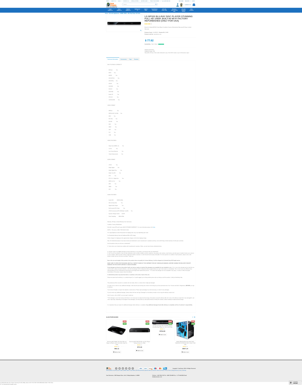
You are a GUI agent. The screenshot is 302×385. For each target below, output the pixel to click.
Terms (169, 370)
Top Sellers (132, 370)
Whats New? (126, 370)
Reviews (136, 59)
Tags (130, 59)
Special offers (148, 370)
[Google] (126, 368)
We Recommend (140, 370)
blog (173, 370)
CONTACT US (188, 4)
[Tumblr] (133, 368)
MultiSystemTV (137, 10)
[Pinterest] (129, 368)
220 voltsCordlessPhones (184, 10)
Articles (176, 370)
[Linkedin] (123, 368)
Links (180, 370)
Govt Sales (120, 370)
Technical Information (112, 59)
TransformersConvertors (154, 10)
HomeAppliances (119, 10)
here (154, 227)
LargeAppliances (110, 10)
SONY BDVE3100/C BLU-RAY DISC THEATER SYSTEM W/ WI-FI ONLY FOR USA (185, 343)
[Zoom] (140, 30)
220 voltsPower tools (164, 10)
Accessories (124, 59)
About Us (112, 370)
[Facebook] (116, 368)
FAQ (116, 370)
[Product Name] (116, 330)
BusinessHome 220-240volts (174, 10)
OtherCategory (191, 10)
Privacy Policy (164, 370)
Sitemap (184, 370)
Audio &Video (146, 10)
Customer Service (156, 370)
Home (107, 370)
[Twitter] (119, 368)
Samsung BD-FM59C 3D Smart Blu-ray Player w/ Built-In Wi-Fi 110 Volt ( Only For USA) (116, 343)
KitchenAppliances (128, 10)
